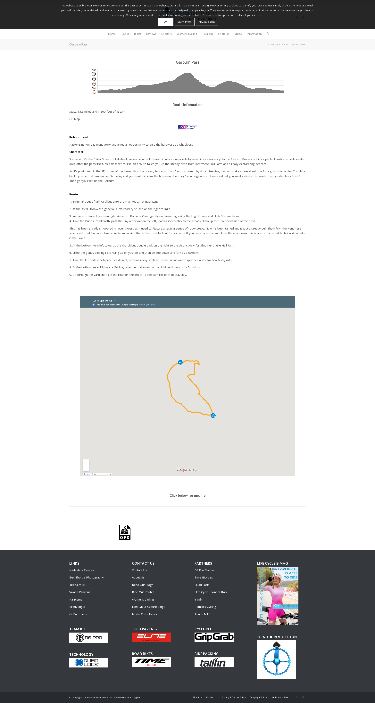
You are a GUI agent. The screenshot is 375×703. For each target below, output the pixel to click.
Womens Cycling (143, 599)
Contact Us (139, 570)
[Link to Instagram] (303, 697)
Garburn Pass (78, 44)
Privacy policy (207, 21)
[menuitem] (112, 34)
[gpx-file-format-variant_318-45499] (125, 532)
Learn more (185, 21)
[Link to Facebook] (297, 697)
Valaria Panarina (79, 592)
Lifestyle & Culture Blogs (148, 607)
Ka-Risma (76, 599)
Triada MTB (77, 585)
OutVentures (78, 614)
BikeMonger (77, 607)
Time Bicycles (204, 577)
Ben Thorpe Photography (86, 577)
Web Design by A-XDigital (127, 697)
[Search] (266, 34)
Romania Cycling (205, 607)
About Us (138, 577)
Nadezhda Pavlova (81, 570)
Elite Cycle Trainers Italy (211, 592)
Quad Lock (202, 585)
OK (165, 21)
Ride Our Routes (143, 592)
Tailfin (199, 599)
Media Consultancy (144, 614)
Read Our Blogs (142, 585)
